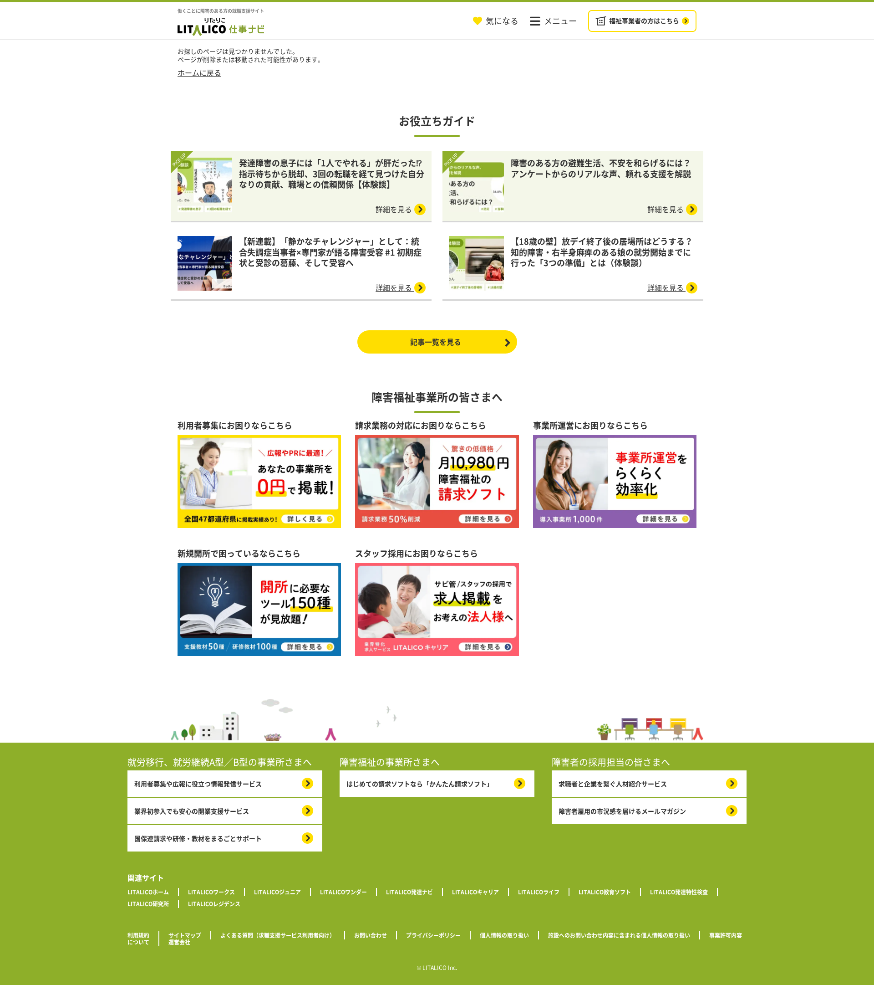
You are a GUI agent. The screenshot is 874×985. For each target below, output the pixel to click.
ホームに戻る (199, 72)
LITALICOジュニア (277, 892)
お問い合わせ (370, 935)
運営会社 (179, 942)
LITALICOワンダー (343, 892)
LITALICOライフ (538, 892)
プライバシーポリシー (433, 935)
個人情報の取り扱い (504, 935)
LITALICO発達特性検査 (679, 892)
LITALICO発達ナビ (409, 892)
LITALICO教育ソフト (605, 892)
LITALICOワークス (211, 892)
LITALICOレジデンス (214, 904)
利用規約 (138, 935)
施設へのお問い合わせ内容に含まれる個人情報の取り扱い (619, 935)
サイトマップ (184, 935)
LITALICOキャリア (475, 892)
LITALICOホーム (148, 892)
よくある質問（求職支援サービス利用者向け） (277, 935)
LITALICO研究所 (148, 904)
